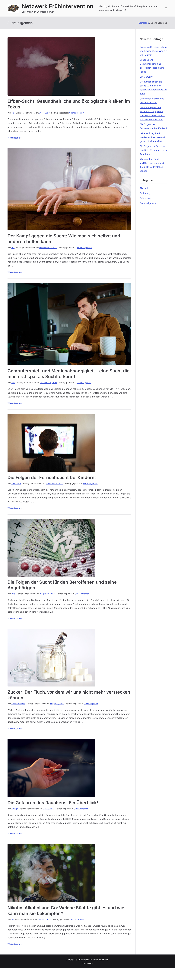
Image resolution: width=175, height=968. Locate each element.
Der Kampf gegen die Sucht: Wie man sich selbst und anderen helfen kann (153, 87)
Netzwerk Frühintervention (57, 6)
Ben (13, 382)
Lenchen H (16, 483)
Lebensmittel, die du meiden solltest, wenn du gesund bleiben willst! (153, 137)
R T (12, 247)
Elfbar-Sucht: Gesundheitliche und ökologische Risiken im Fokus (152, 65)
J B (12, 113)
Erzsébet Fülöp (18, 703)
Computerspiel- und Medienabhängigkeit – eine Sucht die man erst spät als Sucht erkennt (152, 113)
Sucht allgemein (76, 113)
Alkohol (144, 188)
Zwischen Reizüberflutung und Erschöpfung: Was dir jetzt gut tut (153, 51)
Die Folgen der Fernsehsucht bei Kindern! (52, 477)
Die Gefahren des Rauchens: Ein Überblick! (53, 802)
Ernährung (145, 193)
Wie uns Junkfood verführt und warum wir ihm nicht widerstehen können (152, 165)
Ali (12, 919)
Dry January (146, 76)
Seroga (14, 809)
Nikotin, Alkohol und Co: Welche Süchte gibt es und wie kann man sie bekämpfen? (128, 8)
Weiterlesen (14, 137)
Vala (13, 594)
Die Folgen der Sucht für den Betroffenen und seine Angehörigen (153, 150)
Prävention (145, 198)
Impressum (87, 963)
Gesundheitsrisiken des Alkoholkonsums (152, 100)
